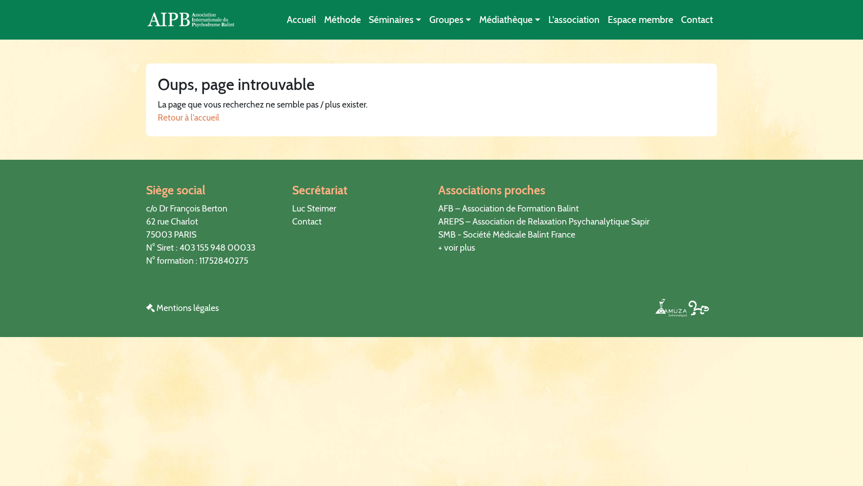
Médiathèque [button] (506, 19)
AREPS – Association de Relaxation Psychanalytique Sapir (543, 221)
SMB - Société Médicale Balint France (506, 234)
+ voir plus (456, 247)
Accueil (301, 19)
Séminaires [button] (391, 19)
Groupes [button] (446, 19)
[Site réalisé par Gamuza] (672, 307)
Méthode (342, 19)
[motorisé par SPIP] (699, 307)
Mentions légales (187, 307)
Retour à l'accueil (188, 117)
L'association (574, 19)
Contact (697, 19)
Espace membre (640, 19)
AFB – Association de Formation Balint (508, 208)
